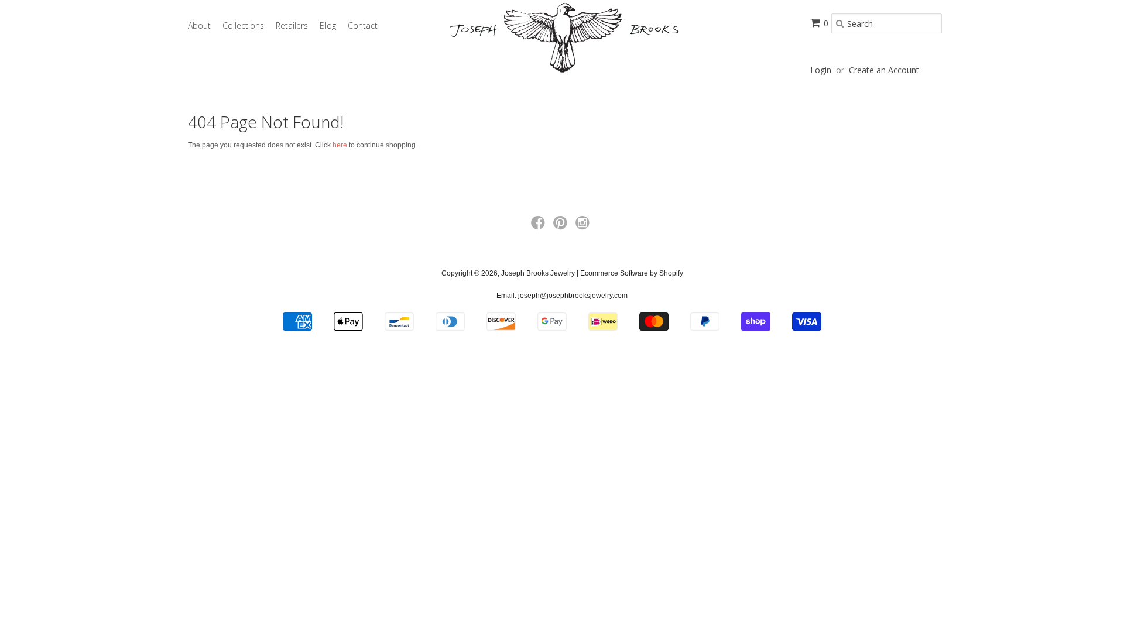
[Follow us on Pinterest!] (562, 226)
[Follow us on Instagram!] (584, 226)
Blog (328, 25)
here (340, 145)
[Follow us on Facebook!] (540, 226)
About (199, 25)
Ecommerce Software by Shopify (631, 273)
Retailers (292, 25)
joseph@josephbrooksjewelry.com (573, 295)
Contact (363, 25)
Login (820, 69)
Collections (243, 25)
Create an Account (884, 69)
